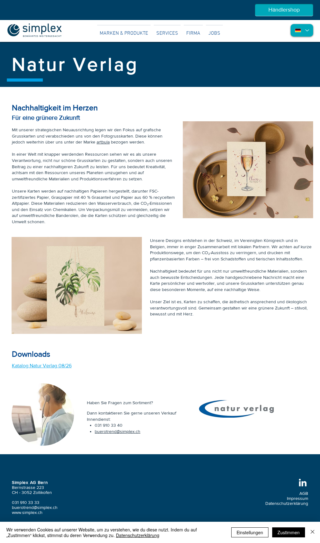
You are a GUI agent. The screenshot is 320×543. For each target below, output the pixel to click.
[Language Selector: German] (302, 30)
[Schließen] (312, 532)
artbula (103, 141)
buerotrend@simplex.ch (117, 431)
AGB (303, 493)
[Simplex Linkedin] (302, 482)
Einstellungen (250, 532)
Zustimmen (289, 532)
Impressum (297, 498)
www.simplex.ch (27, 512)
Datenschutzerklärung (286, 503)
